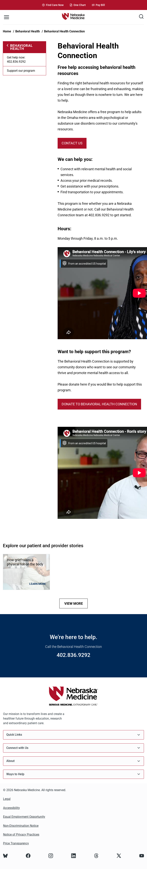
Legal (7, 799)
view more (73, 603)
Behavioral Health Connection (64, 31)
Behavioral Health (27, 31)
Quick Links (14, 734)
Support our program (21, 70)
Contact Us (72, 143)
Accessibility (11, 808)
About (10, 761)
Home (7, 31)
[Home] (73, 17)
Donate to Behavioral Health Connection (99, 404)
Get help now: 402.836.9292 (16, 59)
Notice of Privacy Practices (21, 834)
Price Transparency (16, 843)
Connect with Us (17, 748)
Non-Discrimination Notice (20, 826)
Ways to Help (15, 774)
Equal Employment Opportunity (24, 817)
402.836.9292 (73, 655)
